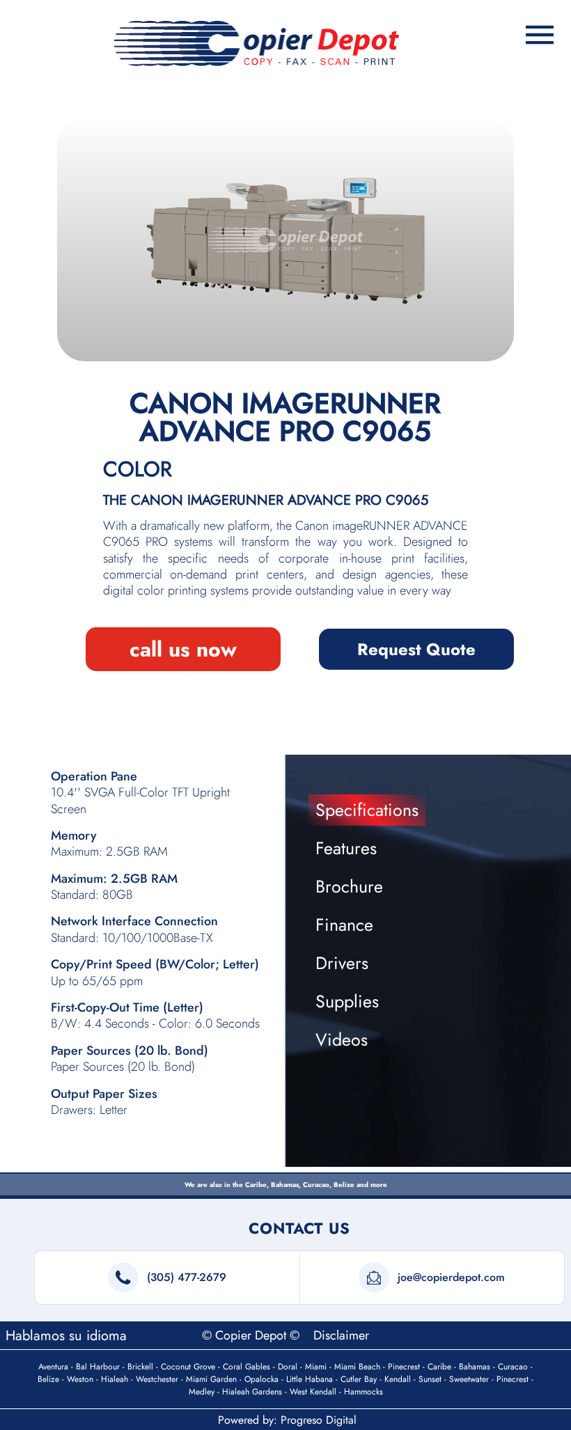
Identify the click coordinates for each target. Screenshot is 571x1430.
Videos (341, 1039)
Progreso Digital (319, 1420)
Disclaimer (341, 1335)
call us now (183, 649)
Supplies (347, 1001)
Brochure (349, 886)
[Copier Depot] (257, 43)
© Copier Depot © (252, 1335)
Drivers (341, 962)
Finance (344, 924)
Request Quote (416, 649)
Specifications (367, 809)
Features (346, 848)
